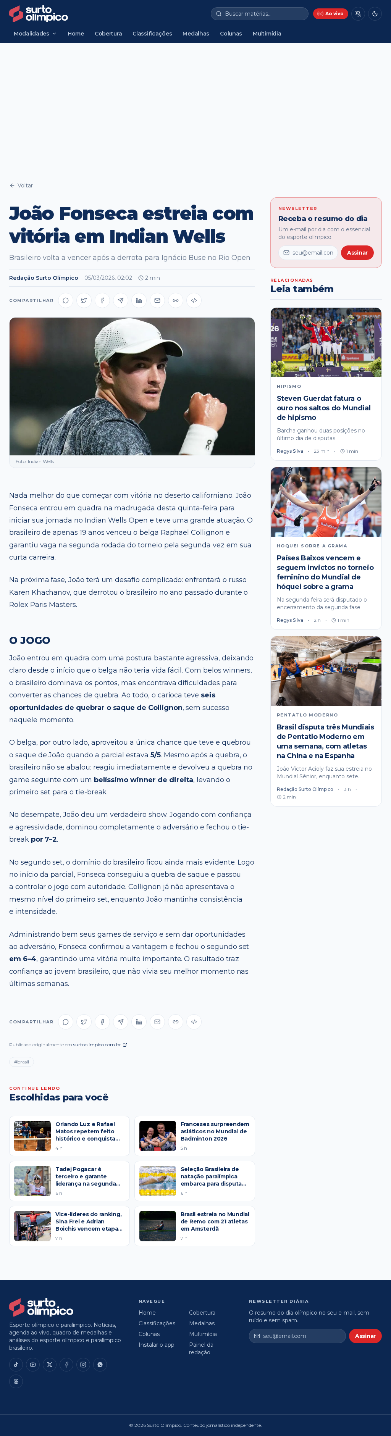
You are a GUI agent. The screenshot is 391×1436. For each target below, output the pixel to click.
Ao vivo (334, 13)
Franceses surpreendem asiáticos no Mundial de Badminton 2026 (215, 1131)
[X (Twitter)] (50, 1364)
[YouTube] (33, 1364)
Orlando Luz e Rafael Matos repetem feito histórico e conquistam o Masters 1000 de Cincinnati (88, 1139)
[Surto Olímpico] (38, 13)
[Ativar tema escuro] (375, 14)
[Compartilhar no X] (84, 300)
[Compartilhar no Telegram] (120, 300)
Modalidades (31, 33)
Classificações (152, 33)
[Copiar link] (175, 300)
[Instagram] (83, 1364)
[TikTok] (16, 1364)
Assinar (357, 252)
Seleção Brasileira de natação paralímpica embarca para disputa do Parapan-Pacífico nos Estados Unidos (215, 1184)
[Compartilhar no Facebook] (102, 300)
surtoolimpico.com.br (97, 1044)
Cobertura (108, 33)
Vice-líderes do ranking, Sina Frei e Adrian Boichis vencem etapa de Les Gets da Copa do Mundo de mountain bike (89, 1232)
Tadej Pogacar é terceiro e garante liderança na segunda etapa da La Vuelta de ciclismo (86, 1184)
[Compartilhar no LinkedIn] (139, 300)
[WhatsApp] (100, 1364)
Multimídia (267, 33)
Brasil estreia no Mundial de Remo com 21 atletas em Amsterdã (215, 1222)
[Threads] (16, 1381)
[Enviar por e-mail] (157, 300)
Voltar (25, 185)
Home (76, 33)
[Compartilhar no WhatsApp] (65, 300)
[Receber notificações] (358, 14)
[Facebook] (66, 1364)
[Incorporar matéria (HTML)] (194, 300)
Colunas (231, 33)
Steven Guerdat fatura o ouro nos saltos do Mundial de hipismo (324, 408)
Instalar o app (156, 1344)
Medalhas (196, 33)
